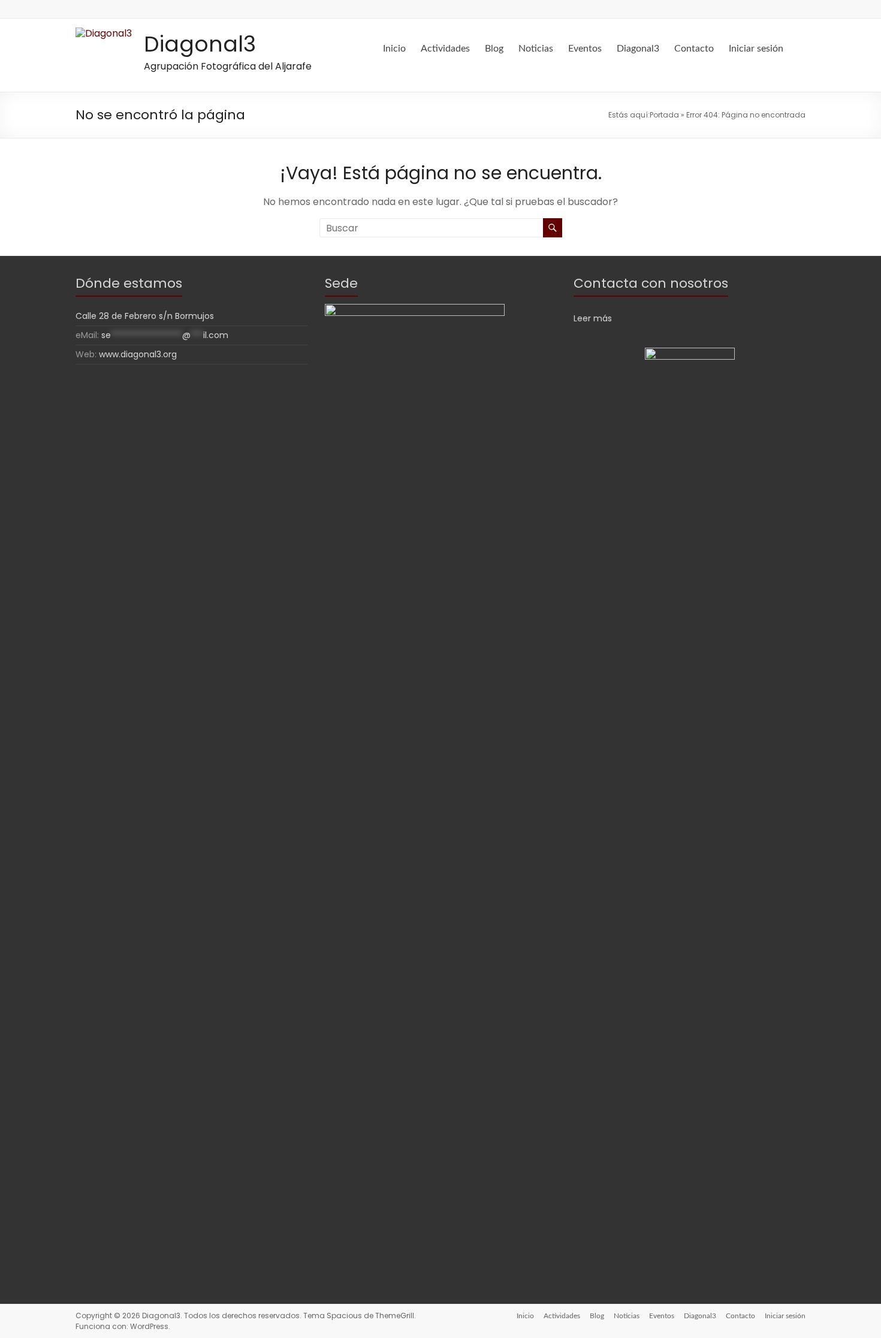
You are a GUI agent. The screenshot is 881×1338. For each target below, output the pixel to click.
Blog (494, 48)
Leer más (593, 318)
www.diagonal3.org (138, 354)
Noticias (535, 48)
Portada (664, 115)
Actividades (445, 48)
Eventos (585, 48)
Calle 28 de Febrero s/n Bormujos (145, 316)
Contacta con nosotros (651, 283)
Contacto (694, 48)
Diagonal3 (200, 44)
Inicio (394, 48)
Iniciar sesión (756, 48)
